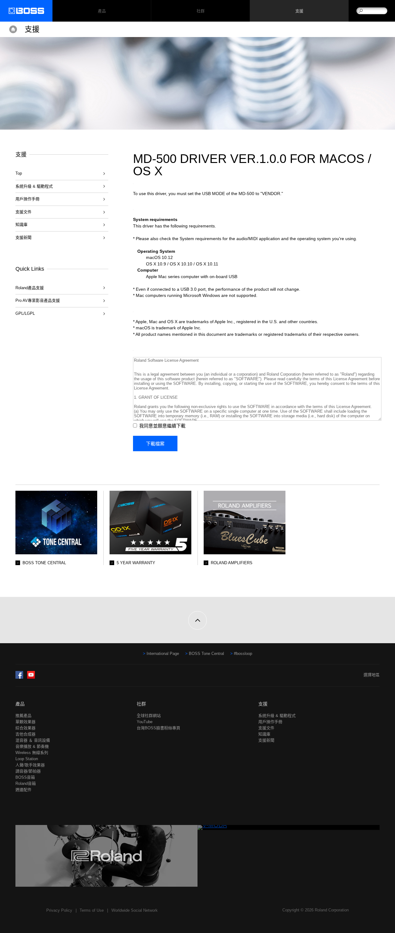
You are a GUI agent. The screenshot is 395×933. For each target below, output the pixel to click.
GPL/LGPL (25, 313)
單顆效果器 (25, 721)
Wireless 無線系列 (31, 752)
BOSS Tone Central (206, 653)
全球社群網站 (149, 715)
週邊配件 (23, 789)
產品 (20, 703)
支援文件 (23, 212)
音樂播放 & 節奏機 (32, 746)
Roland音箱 (25, 783)
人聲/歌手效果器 (30, 765)
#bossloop (243, 653)
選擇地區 (372, 675)
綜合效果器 (25, 728)
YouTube (144, 721)
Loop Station (26, 758)
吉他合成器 (25, 734)
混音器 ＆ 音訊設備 (32, 740)
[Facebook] (19, 677)
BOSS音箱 (25, 777)
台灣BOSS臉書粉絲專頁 (158, 728)
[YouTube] (31, 677)
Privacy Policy (59, 910)
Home (13, 29)
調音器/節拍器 (28, 771)
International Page (163, 653)
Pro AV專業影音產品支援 (37, 300)
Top (18, 173)
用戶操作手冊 (27, 199)
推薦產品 (23, 715)
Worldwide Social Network (134, 910)
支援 (299, 11)
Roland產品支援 (29, 287)
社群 (200, 11)
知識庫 (21, 224)
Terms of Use (92, 910)
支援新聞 (23, 237)
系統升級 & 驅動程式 (34, 186)
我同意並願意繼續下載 (162, 425)
